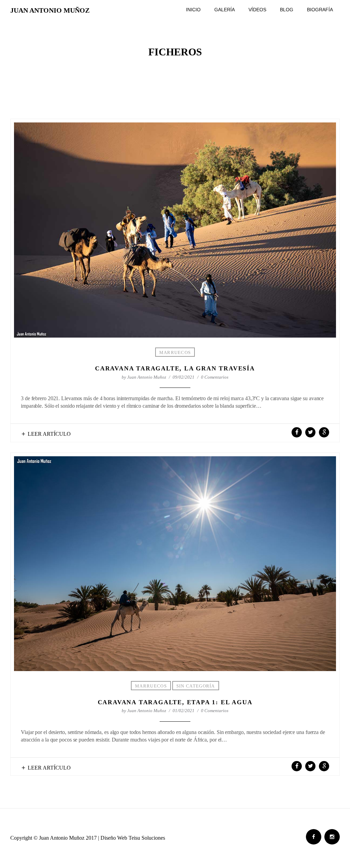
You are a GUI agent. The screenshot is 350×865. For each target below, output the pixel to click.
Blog (286, 9)
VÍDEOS (257, 9)
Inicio (193, 9)
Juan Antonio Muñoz (50, 10)
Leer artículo (49, 434)
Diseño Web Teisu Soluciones (132, 838)
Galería (224, 9)
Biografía (320, 9)
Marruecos (175, 352)
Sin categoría (195, 686)
